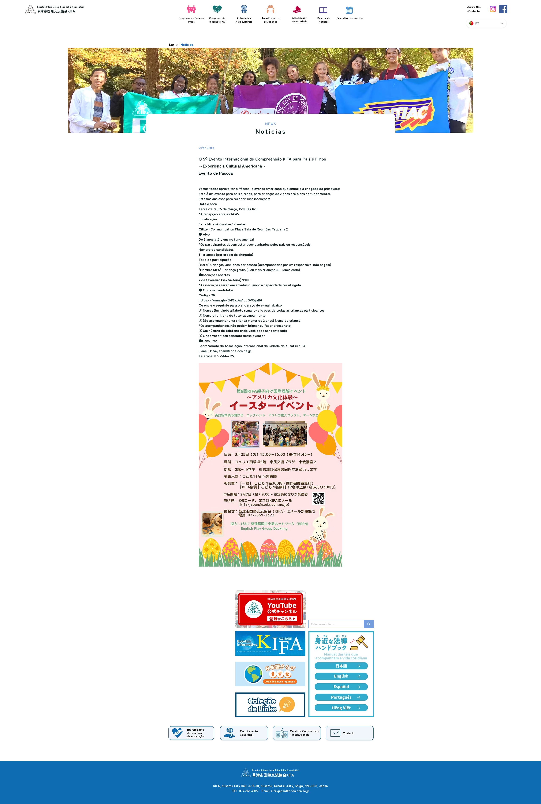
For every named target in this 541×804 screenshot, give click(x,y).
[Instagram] (493, 9)
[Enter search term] (368, 624)
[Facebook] (503, 9)
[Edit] (359, 676)
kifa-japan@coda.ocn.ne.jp (290, 791)
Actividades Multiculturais (244, 19)
